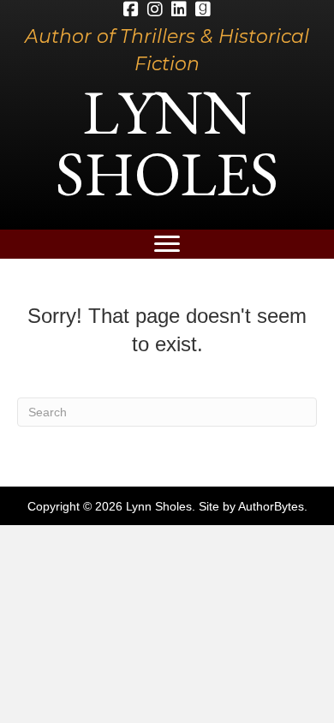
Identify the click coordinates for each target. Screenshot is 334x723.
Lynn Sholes (167, 142)
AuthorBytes (271, 506)
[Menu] (167, 244)
